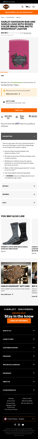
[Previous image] (4, 55)
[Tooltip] (34, 82)
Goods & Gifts (10, 17)
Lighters (18, 17)
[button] (16, 33)
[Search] (22, 6)
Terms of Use (11, 401)
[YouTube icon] (23, 425)
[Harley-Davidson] (19, 309)
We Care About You (27, 403)
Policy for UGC (27, 398)
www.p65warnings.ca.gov (13, 178)
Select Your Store (10, 2)
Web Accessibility (27, 401)
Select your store (12, 94)
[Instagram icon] (19, 425)
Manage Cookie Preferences (11, 406)
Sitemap (11, 398)
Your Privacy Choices (11, 409)
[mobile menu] (33, 7)
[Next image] (34, 55)
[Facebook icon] (15, 425)
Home (2, 17)
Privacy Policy (11, 403)
